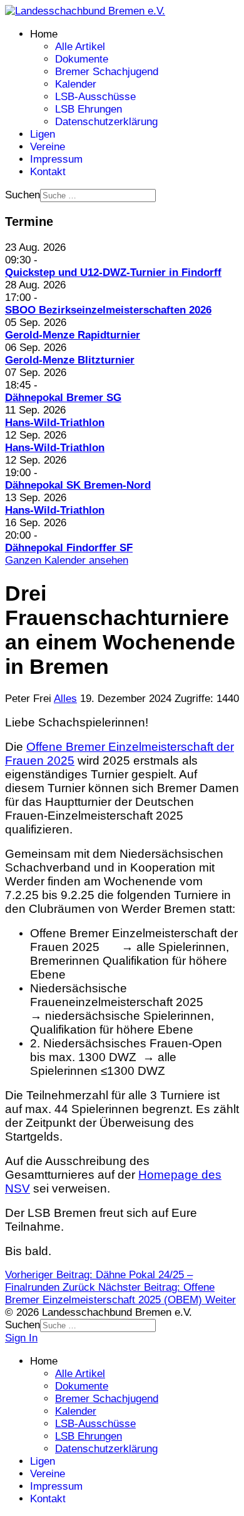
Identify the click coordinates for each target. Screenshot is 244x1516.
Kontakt (48, 172)
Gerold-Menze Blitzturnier (70, 360)
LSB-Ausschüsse (95, 97)
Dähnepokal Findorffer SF (69, 548)
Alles (65, 699)
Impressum (56, 159)
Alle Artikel (80, 47)
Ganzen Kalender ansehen (66, 560)
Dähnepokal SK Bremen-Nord (78, 485)
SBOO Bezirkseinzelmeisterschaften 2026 (108, 310)
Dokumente (81, 59)
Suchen (22, 195)
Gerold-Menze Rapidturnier (72, 335)
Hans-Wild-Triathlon (54, 423)
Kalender (75, 84)
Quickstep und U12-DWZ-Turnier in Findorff (113, 272)
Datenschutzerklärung (106, 122)
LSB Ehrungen (88, 109)
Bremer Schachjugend (106, 72)
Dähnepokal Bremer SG (63, 398)
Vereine (47, 147)
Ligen (42, 134)
